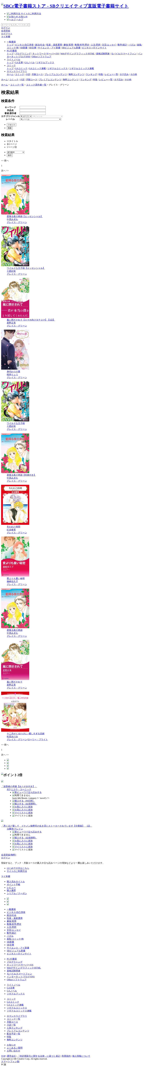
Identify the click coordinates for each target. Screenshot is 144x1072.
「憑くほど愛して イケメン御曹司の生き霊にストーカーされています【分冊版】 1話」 (46, 826)
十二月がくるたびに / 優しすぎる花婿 (25, 733)
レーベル (10, 119)
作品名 (10, 110)
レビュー (11, 887)
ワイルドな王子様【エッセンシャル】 (26, 268)
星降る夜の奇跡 (14, 630)
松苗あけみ (12, 736)
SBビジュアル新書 (71, 48)
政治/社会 (40, 45)
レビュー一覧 (111, 74)
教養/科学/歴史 (82, 45)
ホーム (10, 74)
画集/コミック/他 (15, 939)
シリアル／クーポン (17, 893)
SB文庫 (32, 48)
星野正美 (11, 323)
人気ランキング (14, 1028)
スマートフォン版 (10, 1061)
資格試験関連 (103, 53)
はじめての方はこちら (18, 868)
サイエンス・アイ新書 (49, 48)
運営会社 (11, 1056)
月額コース (37, 74)
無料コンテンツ (76, 74)
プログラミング (23, 53)
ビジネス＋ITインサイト (94, 48)
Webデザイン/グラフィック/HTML (77, 53)
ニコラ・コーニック (21, 789)
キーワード (10, 107)
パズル (132, 45)
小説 (28, 74)
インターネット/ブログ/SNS (21, 976)
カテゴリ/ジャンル (10, 116)
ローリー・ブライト (38, 739)
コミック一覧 (17, 85)
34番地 (10, 829)
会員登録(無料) (8, 855)
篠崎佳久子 (12, 581)
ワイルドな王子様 (16, 423)
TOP (3, 1056)
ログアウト (6, 33)
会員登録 (5, 30)
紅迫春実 (11, 529)
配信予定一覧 (13, 1034)
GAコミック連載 (37, 68)
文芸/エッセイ (109, 45)
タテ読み (124, 74)
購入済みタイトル (16, 881)
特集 (101, 74)
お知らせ (23, 16)
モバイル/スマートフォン (123, 53)
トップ (10, 45)
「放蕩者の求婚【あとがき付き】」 (19, 786)
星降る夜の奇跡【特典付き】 (21, 475)
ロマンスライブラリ (17, 71)
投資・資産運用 (54, 45)
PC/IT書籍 (12, 50)
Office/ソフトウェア (41, 56)
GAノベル (29, 62)
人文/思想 (95, 45)
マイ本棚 (5, 36)
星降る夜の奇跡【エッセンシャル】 (25, 216)
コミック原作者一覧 (36, 85)
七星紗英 (11, 271)
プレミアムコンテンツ (55, 74)
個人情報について (81, 1056)
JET (8, 789)
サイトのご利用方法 (30, 13)
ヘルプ (19, 19)
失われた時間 (13, 527)
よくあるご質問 (14, 1048)
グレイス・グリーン (17, 222)
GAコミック (21, 68)
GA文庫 (19, 62)
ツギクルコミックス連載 (81, 68)
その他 (133, 74)
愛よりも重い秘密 (16, 578)
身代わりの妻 (13, 371)
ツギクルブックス (45, 62)
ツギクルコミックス (57, 68)
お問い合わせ (13, 1051)
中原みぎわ (12, 219)
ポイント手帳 (13, 884)
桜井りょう (12, 374)
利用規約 (66, 1056)
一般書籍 (11, 42)
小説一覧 (11, 1025)
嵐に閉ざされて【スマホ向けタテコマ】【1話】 (31, 320)
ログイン (5, 27)
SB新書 (23, 48)
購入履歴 (11, 890)
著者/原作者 (10, 113)
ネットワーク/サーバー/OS (45, 53)
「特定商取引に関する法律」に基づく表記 (38, 1056)
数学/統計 (122, 45)
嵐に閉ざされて (14, 682)
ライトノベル (13, 59)
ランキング (91, 74)
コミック (11, 65)
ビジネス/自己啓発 (24, 45)
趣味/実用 (68, 45)
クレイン (18, 829)
